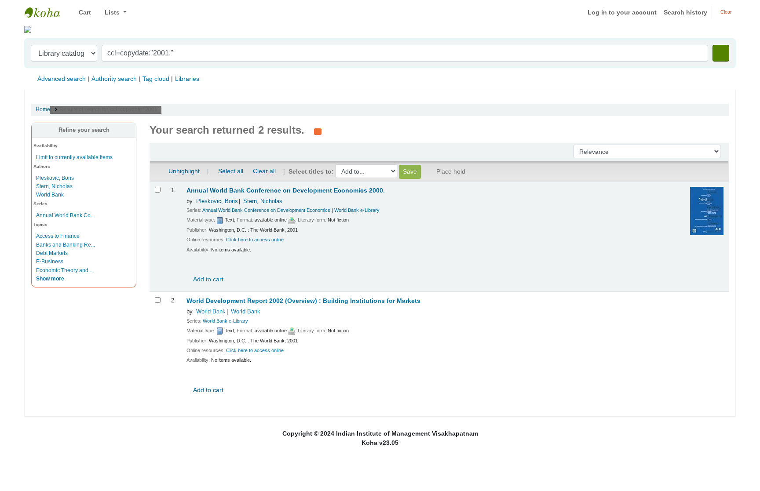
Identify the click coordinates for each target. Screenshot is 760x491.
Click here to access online (255, 239)
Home (43, 109)
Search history (685, 12)
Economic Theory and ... (65, 270)
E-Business (49, 261)
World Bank (50, 195)
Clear (725, 12)
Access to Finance (58, 236)
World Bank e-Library (357, 210)
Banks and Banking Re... (65, 245)
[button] (82, 12)
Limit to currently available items (74, 157)
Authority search (114, 78)
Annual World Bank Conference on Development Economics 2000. (285, 190)
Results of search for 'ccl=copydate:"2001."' (110, 109)
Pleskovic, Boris (55, 178)
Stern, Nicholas (54, 186)
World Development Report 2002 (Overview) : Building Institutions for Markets (303, 301)
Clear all (264, 171)
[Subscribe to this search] (317, 131)
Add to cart (207, 279)
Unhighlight (183, 171)
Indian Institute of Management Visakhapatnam (47, 12)
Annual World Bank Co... (65, 215)
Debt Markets (52, 253)
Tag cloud (155, 78)
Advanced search (61, 78)
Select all (230, 171)
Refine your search (84, 130)
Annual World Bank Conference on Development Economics (266, 210)
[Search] (720, 53)
